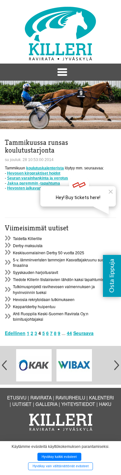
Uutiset (22, 404)
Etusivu (16, 397)
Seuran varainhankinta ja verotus (37, 178)
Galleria (46, 404)
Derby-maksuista (28, 245)
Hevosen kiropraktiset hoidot (33, 173)
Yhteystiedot (78, 404)
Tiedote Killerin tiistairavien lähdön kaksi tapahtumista (60, 279)
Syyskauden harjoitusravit (35, 272)
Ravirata (41, 397)
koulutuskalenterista (45, 168)
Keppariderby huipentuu (34, 306)
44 (69, 333)
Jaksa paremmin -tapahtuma (33, 183)
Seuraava (83, 333)
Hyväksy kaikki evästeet (59, 456)
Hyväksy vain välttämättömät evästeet (61, 466)
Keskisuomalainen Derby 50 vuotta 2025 (48, 252)
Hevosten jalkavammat (28, 188)
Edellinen (15, 333)
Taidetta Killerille (27, 238)
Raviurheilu (70, 397)
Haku (105, 404)
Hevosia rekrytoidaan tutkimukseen (44, 299)
